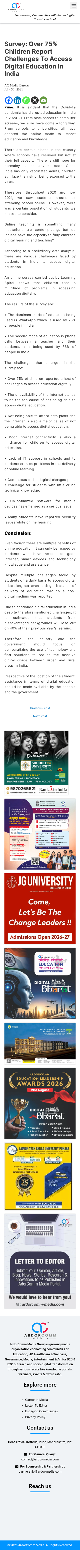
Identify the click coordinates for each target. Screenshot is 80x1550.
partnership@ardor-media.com (40, 1471)
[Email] (43, 100)
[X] (35, 100)
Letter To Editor (36, 1405)
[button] (73, 5)
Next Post (40, 716)
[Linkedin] (17, 100)
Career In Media (36, 1399)
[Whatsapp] (26, 100)
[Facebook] (9, 100)
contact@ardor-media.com (40, 1459)
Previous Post (40, 708)
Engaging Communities (41, 1411)
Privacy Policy (35, 1417)
